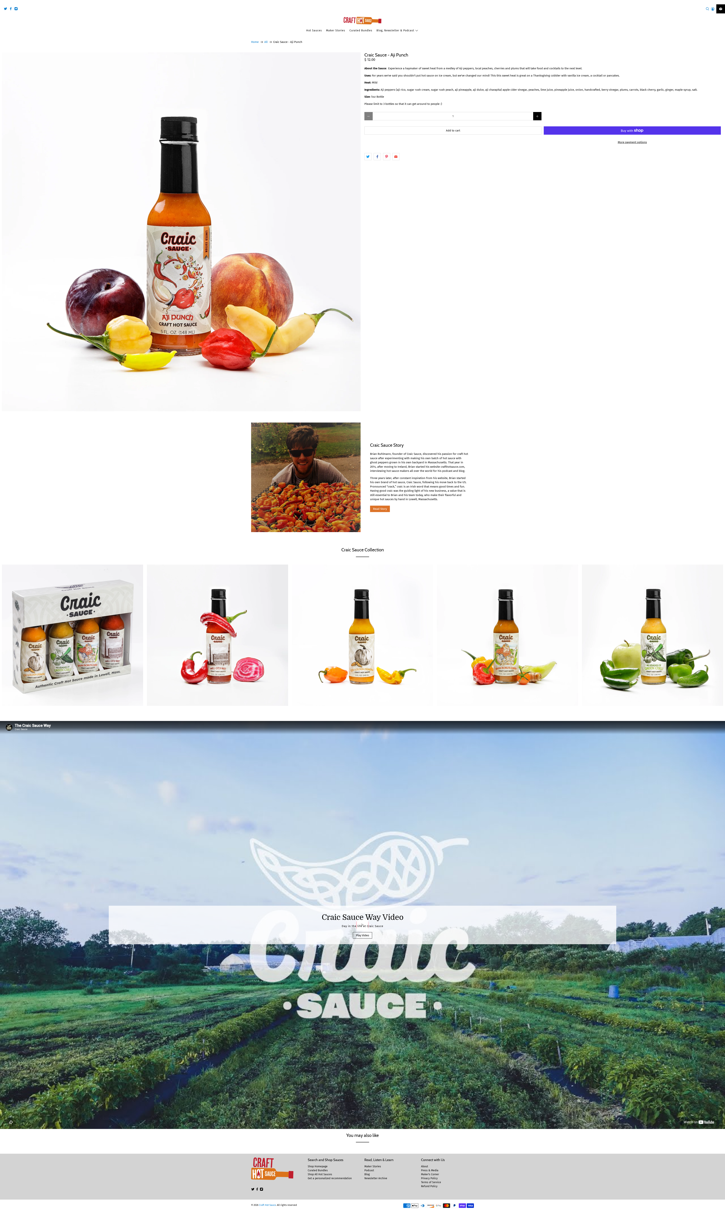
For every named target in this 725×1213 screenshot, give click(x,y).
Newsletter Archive (375, 1178)
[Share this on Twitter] (368, 156)
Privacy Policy (429, 1178)
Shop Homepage (318, 1166)
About (424, 1166)
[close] (721, 2)
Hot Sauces (314, 30)
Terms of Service (431, 1182)
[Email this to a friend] (396, 156)
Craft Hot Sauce (267, 1205)
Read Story (380, 509)
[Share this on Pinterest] (386, 156)
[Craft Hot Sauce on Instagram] (17, 9)
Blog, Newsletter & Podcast (395, 30)
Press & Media (429, 1170)
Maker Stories (335, 30)
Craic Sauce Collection (362, 549)
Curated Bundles (360, 30)
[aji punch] (181, 231)
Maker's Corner (430, 1174)
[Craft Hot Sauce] (362, 20)
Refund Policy (429, 1186)
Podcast (369, 1170)
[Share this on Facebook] (377, 156)
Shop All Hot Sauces (320, 1174)
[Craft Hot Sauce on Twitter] (6, 9)
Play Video (362, 935)
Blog (367, 1174)
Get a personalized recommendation (330, 1178)
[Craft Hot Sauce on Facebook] (11, 9)
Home (255, 42)
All (266, 42)
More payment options (632, 142)
